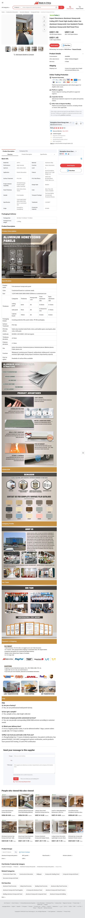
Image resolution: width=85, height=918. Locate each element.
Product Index (76, 903)
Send (16, 779)
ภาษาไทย (79, 906)
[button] (51, 154)
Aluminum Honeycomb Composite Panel (36, 894)
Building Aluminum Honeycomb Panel (12, 894)
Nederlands (55, 906)
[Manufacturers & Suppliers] (42, 2)
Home (3, 12)
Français (30, 906)
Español (18, 906)
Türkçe (34, 908)
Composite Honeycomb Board (70, 874)
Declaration (59, 911)
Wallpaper (39, 874)
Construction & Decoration (12, 12)
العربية (61, 906)
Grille (23, 858)
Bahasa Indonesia (48, 908)
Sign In (52, 143)
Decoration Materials (24, 12)
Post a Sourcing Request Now (22, 781)
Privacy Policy (67, 911)
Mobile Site (39, 904)
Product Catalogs (25, 852)
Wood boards (45, 855)
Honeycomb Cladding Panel (52, 874)
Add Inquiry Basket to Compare (25, 54)
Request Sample (76, 49)
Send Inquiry (54, 45)
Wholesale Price (49, 903)
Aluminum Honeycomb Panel (47, 12)
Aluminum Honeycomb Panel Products (55, 890)
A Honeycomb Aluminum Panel (34, 890)
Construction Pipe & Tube (9, 874)
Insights (46, 904)
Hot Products (7, 903)
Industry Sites (58, 903)
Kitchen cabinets (67, 855)
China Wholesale (41, 903)
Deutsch (49, 906)
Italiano (43, 906)
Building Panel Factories (41, 886)
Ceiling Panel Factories (26, 886)
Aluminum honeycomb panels (9, 855)
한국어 (65, 906)
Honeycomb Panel (35, 12)
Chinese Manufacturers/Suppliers (27, 903)
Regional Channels (67, 903)
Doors (3, 858)
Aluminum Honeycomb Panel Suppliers (13, 890)
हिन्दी (74, 906)
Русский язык (37, 906)
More (3, 897)
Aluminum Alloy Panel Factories (59, 886)
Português (24, 906)
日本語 (70, 906)
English (13, 906)
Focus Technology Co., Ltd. (32, 911)
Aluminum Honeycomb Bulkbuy (58, 894)
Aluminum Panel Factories (9, 886)
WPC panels (25, 855)
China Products (15, 903)
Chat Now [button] (67, 45)
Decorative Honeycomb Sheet (10, 878)
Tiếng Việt (40, 908)
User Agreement (51, 911)
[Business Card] (81, 158)
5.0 (61, 154)
